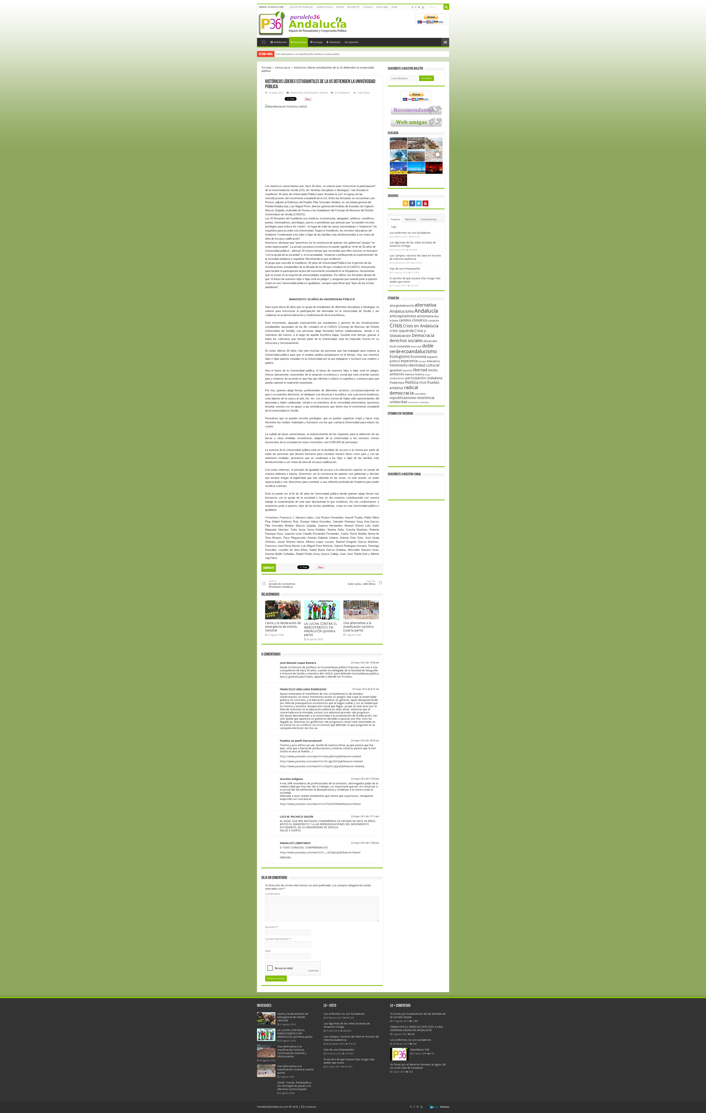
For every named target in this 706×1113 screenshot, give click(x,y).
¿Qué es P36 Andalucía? (301, 7)
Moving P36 (353, 7)
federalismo (433, 361)
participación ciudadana (423, 378)
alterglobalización (402, 305)
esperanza (409, 361)
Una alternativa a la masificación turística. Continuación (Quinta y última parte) (291, 1051)
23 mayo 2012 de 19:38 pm (365, 662)
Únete (394, 7)
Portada (263, 42)
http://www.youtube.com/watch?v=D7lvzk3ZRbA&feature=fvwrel (320, 804)
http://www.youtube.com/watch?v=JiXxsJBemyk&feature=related (320, 756)
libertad (420, 369)
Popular (395, 219)
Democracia (299, 42)
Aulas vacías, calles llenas (361, 582)
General (323, 92)
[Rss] (412, 7)
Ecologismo (400, 356)
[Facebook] (416, 7)
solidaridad (398, 402)
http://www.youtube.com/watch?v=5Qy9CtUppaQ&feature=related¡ (322, 766)
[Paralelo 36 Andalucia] (303, 22)
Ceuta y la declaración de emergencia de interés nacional (283, 626)
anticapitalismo (403, 316)
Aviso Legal (382, 7)
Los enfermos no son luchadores (410, 232)
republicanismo (403, 398)
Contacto (368, 7)
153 (432, 1053)
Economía (418, 357)
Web (268, 951)
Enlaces (340, 7)
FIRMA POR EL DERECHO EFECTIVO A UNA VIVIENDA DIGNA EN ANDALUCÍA (416, 1028)
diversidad (416, 346)
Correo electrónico (278, 939)
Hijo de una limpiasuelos (405, 268)
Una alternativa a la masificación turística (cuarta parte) (358, 626)
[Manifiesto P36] (399, 1054)
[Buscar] (446, 7)
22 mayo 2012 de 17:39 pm (365, 778)
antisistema (425, 316)
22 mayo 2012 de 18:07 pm (365, 740)
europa (422, 361)
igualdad (396, 370)
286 (413, 1034)
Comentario (272, 893)
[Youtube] (422, 7)
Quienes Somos (325, 7)
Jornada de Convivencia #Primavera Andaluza (282, 584)
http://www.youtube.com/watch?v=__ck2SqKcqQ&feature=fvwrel (320, 852)
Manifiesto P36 (419, 1049)
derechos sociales (406, 340)
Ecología (317, 42)
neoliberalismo (397, 378)
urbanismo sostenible (418, 402)
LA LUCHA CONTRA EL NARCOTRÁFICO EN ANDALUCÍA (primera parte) (320, 629)
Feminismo (334, 42)
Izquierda (353, 42)
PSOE (423, 383)
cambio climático (413, 320)
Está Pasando (311, 92)
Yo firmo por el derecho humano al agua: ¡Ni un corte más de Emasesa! (418, 1066)
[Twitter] (419, 7)
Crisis (396, 325)
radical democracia (404, 390)
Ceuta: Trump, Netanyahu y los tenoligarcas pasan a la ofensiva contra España (294, 1086)
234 (414, 1044)
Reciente (410, 219)
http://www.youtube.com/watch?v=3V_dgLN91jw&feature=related (321, 761)
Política (411, 382)
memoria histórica (414, 374)
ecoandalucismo (419, 351)
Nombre (271, 927)
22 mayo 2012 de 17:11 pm (365, 816)
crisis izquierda (402, 331)
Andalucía (426, 311)
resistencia (425, 398)
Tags (394, 226)
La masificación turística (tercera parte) (298, 54)
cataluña (433, 320)
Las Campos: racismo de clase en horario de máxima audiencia (415, 257)
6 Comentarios (342, 92)
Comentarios (428, 219)
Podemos (397, 383)
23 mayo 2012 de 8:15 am (365, 689)
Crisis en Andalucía (420, 326)
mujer (427, 375)
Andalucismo (280, 42)
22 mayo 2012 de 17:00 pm (365, 842)
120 (411, 1072)
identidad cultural (424, 365)
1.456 (415, 1021)
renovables (420, 393)
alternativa (425, 305)
